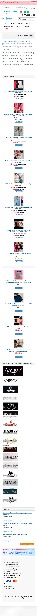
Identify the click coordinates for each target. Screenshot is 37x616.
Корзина (9, 18)
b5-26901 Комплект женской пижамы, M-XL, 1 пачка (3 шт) (18, 184)
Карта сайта (10, 588)
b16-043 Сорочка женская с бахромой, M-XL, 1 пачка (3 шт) (18, 92)
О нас (5, 23)
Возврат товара (8, 26)
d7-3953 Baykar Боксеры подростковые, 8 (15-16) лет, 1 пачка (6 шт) (18, 304)
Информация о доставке (14, 573)
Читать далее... (8, 520)
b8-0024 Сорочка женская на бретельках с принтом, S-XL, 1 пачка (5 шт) (18, 231)
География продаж (12, 562)
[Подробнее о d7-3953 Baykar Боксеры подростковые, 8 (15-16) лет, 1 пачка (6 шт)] (18, 311)
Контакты (12, 23)
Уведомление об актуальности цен (15, 534)
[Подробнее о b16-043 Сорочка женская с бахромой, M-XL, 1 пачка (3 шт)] (18, 99)
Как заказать (26, 26)
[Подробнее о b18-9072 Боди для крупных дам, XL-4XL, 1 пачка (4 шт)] (18, 334)
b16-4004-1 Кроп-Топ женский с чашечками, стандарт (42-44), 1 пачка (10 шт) (18, 350)
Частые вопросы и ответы (14, 568)
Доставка (20, 23)
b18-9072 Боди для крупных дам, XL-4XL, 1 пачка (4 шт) (18, 327)
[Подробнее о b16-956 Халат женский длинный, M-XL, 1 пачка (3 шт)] (18, 145)
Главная (4, 41)
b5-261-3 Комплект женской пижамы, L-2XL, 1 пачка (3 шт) (18, 161)
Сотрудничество (11, 577)
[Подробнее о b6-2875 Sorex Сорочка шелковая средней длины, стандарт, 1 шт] (18, 261)
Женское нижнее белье (16, 41)
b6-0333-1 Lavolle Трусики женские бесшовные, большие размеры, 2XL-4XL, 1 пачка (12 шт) (18, 281)
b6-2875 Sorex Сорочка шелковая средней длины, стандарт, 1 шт (18, 254)
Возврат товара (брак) (13, 570)
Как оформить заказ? (13, 566)
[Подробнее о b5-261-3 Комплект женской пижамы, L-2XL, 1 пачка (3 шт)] (18, 168)
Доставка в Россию (12, 564)
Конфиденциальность (13, 575)
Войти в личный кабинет (18, 7)
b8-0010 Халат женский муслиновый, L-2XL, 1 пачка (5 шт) (18, 207)
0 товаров (9, 20)
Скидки (6, 28)
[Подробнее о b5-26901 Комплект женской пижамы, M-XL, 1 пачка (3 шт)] (18, 191)
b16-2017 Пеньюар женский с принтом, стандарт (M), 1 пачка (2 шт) (18, 115)
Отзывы (18, 26)
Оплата (28, 23)
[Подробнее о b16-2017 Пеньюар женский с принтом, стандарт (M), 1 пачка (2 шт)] (18, 122)
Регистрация (6, 7)
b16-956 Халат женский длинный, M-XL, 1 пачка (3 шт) (18, 138)
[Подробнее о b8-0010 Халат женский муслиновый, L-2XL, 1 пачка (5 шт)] (18, 215)
